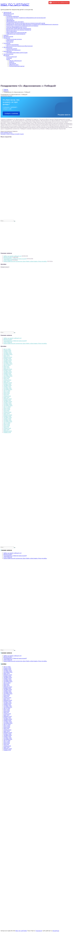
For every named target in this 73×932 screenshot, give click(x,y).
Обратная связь (14, 64)
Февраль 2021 (7, 398)
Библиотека (10, 40)
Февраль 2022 (7, 382)
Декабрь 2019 (7, 417)
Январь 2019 (7, 432)
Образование (10, 20)
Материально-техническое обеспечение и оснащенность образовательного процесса (32, 24)
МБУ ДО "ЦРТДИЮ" (15, 4)
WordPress (56, 930)
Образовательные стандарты (15, 21)
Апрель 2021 (7, 396)
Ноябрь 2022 (7, 373)
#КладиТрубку (7, 257)
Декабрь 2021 (7, 385)
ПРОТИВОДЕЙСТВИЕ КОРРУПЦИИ (16, 52)
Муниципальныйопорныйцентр (11, 58)
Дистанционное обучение (8, 54)
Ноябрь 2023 (7, 361)
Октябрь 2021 (7, 388)
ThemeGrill (39, 930)
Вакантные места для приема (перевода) (18, 29)
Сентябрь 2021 (7, 389)
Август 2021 (6, 390)
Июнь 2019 (6, 425)
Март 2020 (6, 413)
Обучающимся (7, 47)
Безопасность (7, 51)
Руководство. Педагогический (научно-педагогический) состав (25, 23)
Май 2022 (6, 378)
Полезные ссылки (11, 48)
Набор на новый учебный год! (12, 256)
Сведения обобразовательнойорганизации (8, 14)
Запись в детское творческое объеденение (19, 46)
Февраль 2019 (7, 431)
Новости (5, 35)
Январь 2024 (7, 358)
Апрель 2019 (7, 428)
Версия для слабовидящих (60, 2)
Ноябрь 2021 (7, 386)
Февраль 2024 (7, 357)
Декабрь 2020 (7, 401)
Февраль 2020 (7, 415)
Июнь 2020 (6, 409)
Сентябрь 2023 (7, 364)
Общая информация (15, 60)
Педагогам (6, 38)
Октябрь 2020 (7, 404)
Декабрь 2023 (7, 359)
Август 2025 (6, 349)
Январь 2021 (7, 400)
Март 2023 (6, 368)
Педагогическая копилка (14, 39)
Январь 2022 (7, 384)
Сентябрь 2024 (7, 354)
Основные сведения (12, 16)
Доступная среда (11, 31)
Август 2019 (6, 423)
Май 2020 (6, 411)
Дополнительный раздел (16, 66)
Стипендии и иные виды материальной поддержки (22, 25)
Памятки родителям (12, 44)
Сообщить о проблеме (11, 113)
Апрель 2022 (7, 380)
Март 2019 (6, 429)
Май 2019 (6, 427)
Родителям (6, 43)
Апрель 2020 (7, 412)
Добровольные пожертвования (15, 34)
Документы (9, 19)
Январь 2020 (7, 416)
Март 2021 (6, 397)
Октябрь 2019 (7, 420)
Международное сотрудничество (16, 32)
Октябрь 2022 (7, 374)
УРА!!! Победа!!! (7, 260)
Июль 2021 (6, 392)
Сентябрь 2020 (7, 405)
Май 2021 (6, 394)
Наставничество (8, 36)
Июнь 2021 (6, 393)
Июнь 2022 (6, 377)
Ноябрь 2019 (7, 419)
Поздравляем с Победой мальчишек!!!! (15, 258)
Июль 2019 (6, 424)
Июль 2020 (6, 408)
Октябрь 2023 (7, 362)
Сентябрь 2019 (7, 421)
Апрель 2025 (7, 350)
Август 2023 (7, 365)
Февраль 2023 (7, 369)
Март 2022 (6, 381)
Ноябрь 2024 (7, 351)
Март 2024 (6, 355)
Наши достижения (6, 131)
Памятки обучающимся (13, 50)
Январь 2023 (7, 370)
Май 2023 (6, 366)
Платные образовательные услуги (16, 27)
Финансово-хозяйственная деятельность (18, 28)
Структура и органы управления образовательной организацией (26, 17)
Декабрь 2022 (7, 372)
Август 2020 (7, 407)
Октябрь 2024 (7, 353)
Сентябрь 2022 (7, 376)
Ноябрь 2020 (7, 403)
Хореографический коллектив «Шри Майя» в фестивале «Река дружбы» (25, 261)
